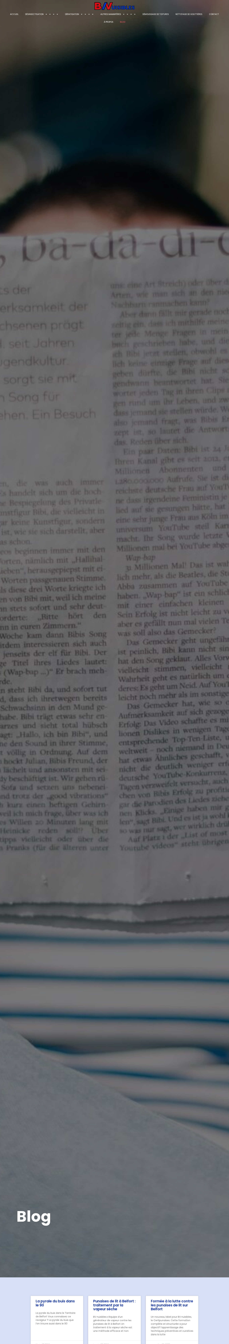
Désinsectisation (34, 14)
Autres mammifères (110, 14)
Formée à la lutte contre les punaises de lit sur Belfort (172, 1305)
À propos (108, 21)
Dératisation (72, 14)
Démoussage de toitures (155, 14)
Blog (122, 21)
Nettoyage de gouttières (189, 14)
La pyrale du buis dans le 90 (55, 1303)
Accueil (14, 14)
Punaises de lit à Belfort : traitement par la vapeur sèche (114, 1305)
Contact (214, 14)
